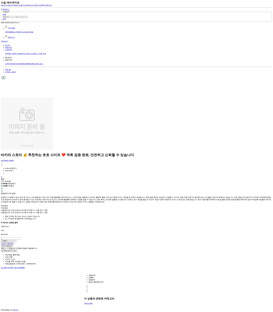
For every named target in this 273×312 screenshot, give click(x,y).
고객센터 (8, 50)
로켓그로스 (39, 64)
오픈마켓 (8, 64)
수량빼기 (4, 241)
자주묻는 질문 (10, 54)
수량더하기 (12, 241)
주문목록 (8, 32)
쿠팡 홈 (8, 70)
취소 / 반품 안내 (40, 54)
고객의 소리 (29, 54)
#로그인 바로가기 (7, 5)
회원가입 (8, 47)
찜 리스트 (22, 32)
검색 (4, 19)
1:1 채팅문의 (20, 54)
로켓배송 (22, 64)
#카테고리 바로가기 (33, 5)
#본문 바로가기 (46, 5)
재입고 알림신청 (7, 246)
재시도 (15, 310)
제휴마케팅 (30, 64)
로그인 (7, 45)
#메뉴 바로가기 (20, 5)
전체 (4, 14)
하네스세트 (88, 303)
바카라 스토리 (10, 72)
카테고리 (4, 41)
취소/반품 (15, 32)
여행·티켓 (15, 64)
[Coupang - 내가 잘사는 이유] (5, 9)
